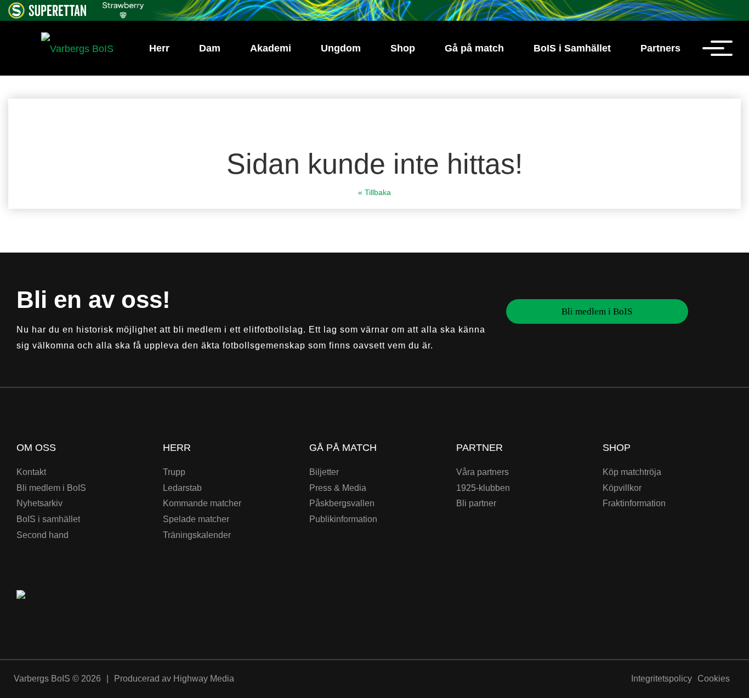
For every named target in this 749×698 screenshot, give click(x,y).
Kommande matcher (202, 503)
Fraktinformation (634, 503)
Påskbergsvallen (341, 503)
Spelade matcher (196, 519)
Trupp (174, 472)
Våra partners (482, 472)
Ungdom (341, 48)
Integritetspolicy (661, 678)
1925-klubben (483, 488)
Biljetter (324, 472)
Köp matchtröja (632, 472)
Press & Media (337, 488)
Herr (159, 48)
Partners (660, 48)
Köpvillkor (622, 488)
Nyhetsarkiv (39, 503)
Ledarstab (182, 488)
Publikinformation (343, 519)
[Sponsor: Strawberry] (123, 8)
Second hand (42, 535)
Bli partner (476, 503)
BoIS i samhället (48, 519)
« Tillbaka (374, 192)
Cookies (713, 678)
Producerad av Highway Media (174, 678)
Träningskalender (197, 535)
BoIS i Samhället (572, 48)
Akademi (270, 48)
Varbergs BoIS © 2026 (57, 678)
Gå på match (474, 48)
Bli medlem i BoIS (596, 311)
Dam (209, 48)
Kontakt (31, 472)
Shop (402, 48)
